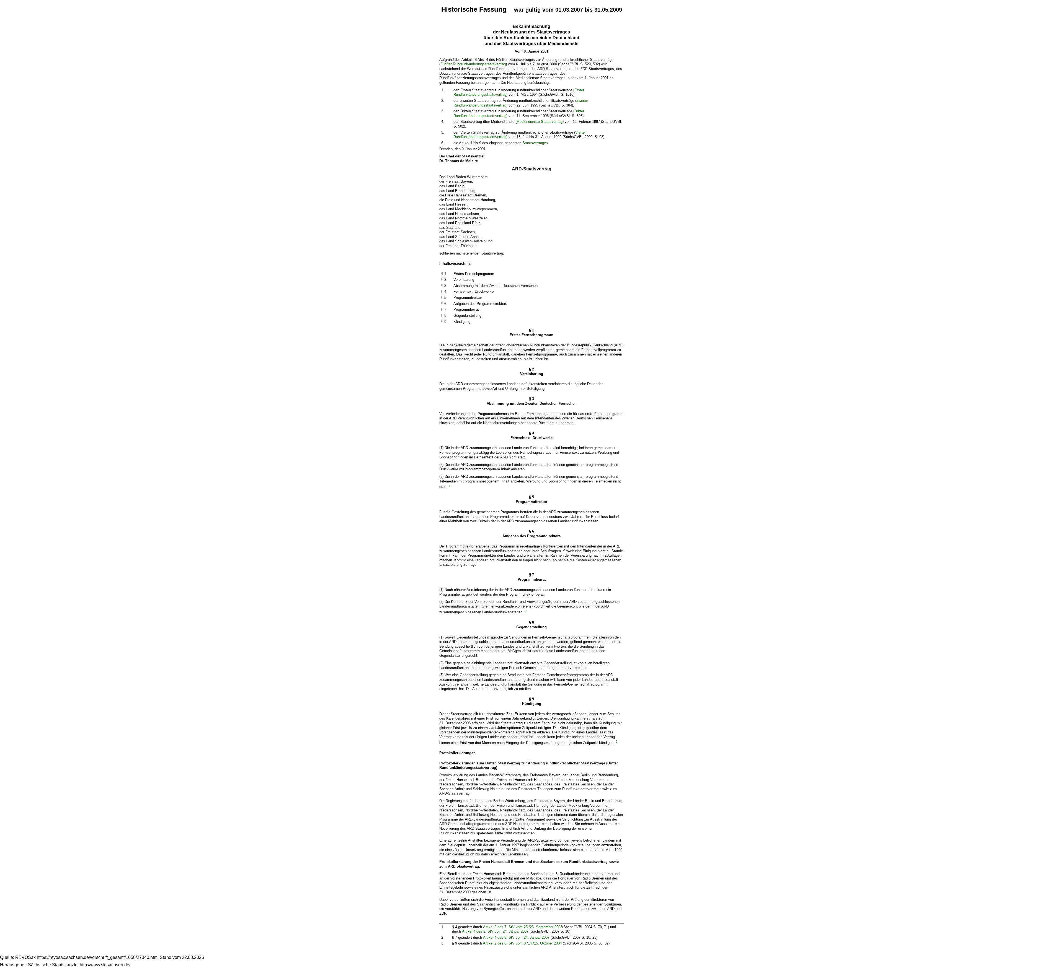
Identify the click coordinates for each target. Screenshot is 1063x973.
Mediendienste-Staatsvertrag (540, 122)
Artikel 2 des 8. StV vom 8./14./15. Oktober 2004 (522, 943)
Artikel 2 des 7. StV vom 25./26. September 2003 (522, 927)
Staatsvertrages (535, 143)
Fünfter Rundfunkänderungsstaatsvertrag (473, 64)
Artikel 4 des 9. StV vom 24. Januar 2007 (495, 931)
